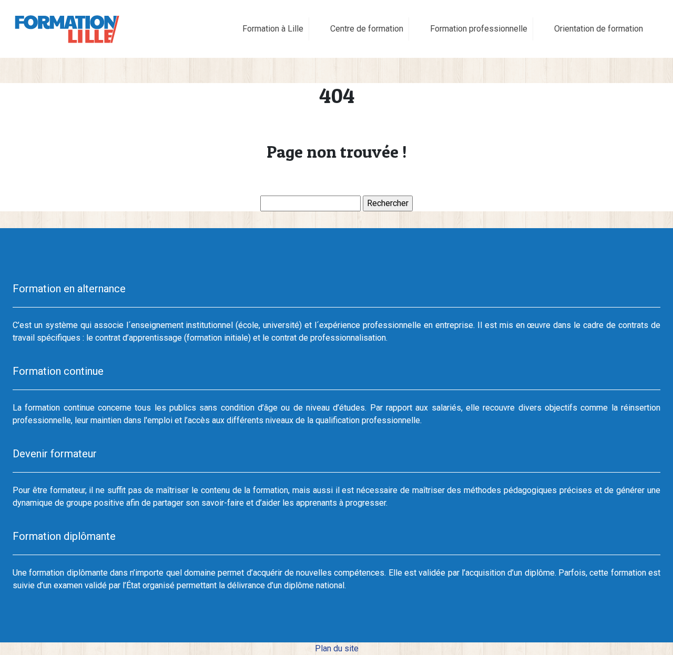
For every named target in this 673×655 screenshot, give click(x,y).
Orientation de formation (598, 29)
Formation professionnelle (478, 29)
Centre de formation (366, 29)
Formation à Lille (272, 29)
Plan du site (337, 648)
